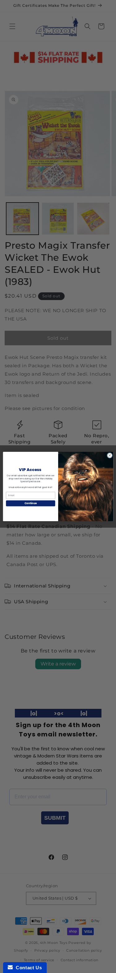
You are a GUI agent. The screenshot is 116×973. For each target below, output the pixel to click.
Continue (30, 503)
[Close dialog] (109, 455)
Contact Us (27, 967)
